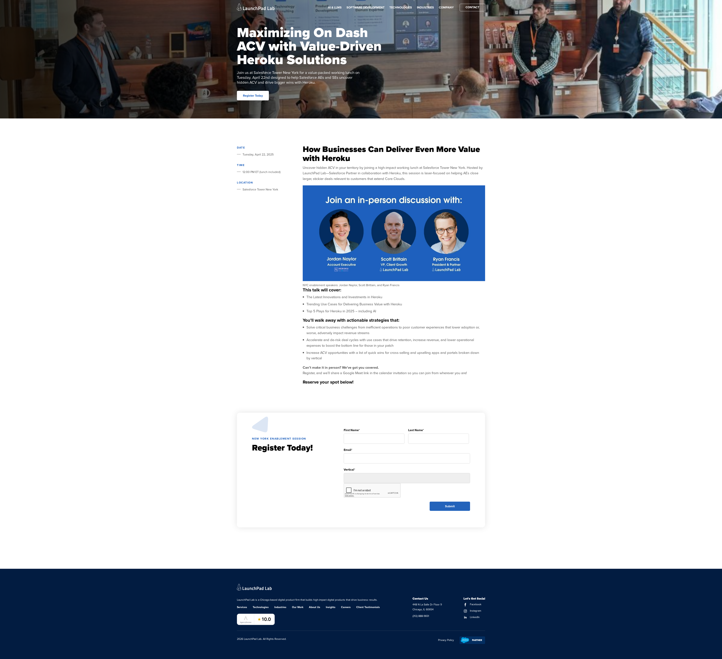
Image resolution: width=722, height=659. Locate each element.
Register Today (253, 95)
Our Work (297, 607)
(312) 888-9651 (421, 616)
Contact (472, 7)
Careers (346, 607)
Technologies (400, 7)
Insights (330, 607)
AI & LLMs (335, 7)
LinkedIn (474, 617)
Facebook (475, 604)
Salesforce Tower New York (260, 189)
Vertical (349, 469)
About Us (314, 607)
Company (446, 7)
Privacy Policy (446, 640)
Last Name (416, 430)
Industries (425, 7)
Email (348, 450)
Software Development (366, 7)
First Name (352, 430)
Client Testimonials (368, 607)
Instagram (475, 611)
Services (242, 607)
